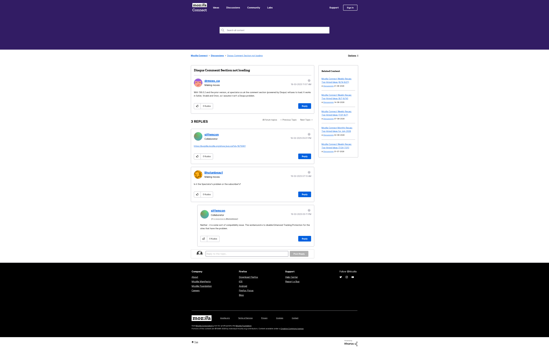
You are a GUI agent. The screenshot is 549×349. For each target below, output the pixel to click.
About (195, 277)
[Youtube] (352, 277)
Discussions (233, 7)
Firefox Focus (246, 290)
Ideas (216, 7)
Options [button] (352, 55)
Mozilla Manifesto (201, 281)
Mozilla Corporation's (205, 326)
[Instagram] (346, 277)
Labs (270, 7)
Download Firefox (248, 277)
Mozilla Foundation (202, 286)
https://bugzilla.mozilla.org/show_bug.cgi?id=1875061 (220, 146)
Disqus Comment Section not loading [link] (245, 55)
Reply (305, 106)
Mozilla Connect (200, 7)
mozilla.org (225, 318)
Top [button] (196, 342)
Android (243, 286)
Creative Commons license (292, 329)
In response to (225, 219)
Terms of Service (245, 318)
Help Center (291, 277)
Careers (196, 290)
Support (334, 7)
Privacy (264, 318)
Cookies (279, 318)
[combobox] (274, 30)
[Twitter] (340, 277)
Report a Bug (292, 281)
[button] (197, 106)
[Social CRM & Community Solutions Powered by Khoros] (351, 343)
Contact (295, 318)
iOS (240, 281)
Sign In (350, 7)
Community (253, 7)
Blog (241, 295)
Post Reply (299, 254)
